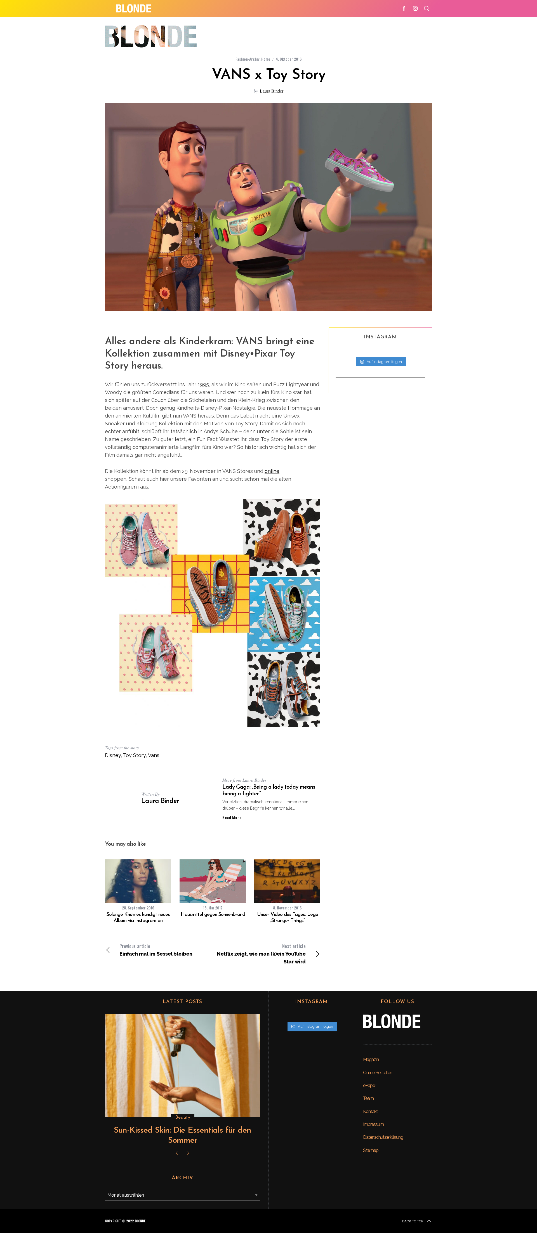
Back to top (412, 1221)
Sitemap (370, 1150)
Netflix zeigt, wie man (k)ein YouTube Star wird (261, 954)
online (272, 471)
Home (265, 59)
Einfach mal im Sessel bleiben (155, 950)
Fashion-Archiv (247, 59)
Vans (153, 755)
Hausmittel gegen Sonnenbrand (213, 914)
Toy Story (134, 755)
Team (368, 1098)
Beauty (182, 1117)
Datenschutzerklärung (383, 1137)
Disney (113, 755)
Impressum (373, 1124)
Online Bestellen (377, 1072)
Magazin (371, 1059)
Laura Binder (271, 91)
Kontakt (370, 1111)
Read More (231, 817)
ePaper (369, 1085)
